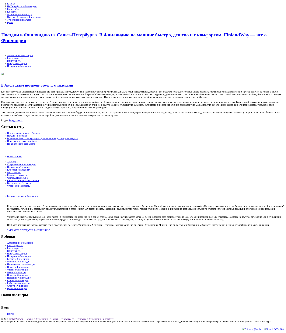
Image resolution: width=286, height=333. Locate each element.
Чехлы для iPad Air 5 (17, 177)
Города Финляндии (17, 63)
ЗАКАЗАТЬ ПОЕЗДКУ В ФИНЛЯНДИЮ (28, 230)
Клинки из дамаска (17, 175)
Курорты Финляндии (18, 259)
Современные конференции (21, 164)
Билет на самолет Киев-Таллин (23, 180)
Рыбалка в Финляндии (18, 283)
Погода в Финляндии (18, 275)
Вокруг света (14, 61)
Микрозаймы (14, 172)
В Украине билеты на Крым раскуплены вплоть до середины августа (42, 138)
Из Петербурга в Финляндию (22, 6)
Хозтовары (12, 161)
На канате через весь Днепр (21, 143)
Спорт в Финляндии (17, 286)
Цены (10, 22)
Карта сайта (13, 9)
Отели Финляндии (16, 272)
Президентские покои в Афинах (23, 133)
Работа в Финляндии (17, 280)
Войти (10, 314)
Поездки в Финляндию (19, 277)
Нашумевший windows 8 (19, 167)
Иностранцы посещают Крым (22, 141)
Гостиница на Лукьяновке (20, 183)
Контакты (12, 11)
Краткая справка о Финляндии (22, 196)
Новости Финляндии (18, 267)
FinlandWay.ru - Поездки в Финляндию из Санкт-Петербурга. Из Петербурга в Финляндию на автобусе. (61, 319)
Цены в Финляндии (17, 288)
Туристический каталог (19, 19)
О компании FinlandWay (19, 14)
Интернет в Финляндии (19, 66)
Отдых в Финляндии (17, 269)
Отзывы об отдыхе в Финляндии (24, 17)
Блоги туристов (15, 58)
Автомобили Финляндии (20, 55)
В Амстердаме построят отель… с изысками (37, 85)
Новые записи (14, 156)
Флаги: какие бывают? (18, 186)
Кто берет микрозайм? (18, 169)
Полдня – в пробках (17, 135)
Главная (11, 3)
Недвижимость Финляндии (21, 264)
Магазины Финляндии (18, 261)
